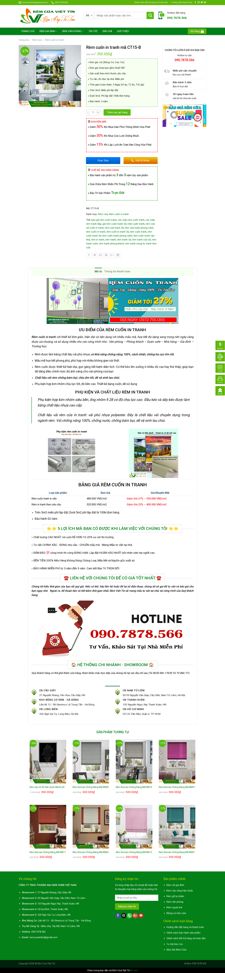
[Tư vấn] (220, 368)
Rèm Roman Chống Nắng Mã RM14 (134, 787)
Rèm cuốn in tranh (54, 40)
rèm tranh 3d (124, 239)
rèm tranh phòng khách (111, 243)
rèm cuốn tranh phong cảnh (117, 235)
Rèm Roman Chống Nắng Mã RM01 (177, 852)
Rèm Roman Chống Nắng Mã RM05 (91, 852)
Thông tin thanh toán (117, 271)
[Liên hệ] (220, 379)
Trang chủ (24, 40)
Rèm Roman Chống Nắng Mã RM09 (91, 787)
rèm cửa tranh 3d (114, 227)
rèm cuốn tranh (138, 231)
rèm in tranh (97, 239)
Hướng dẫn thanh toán (181, 2)
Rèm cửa (37, 40)
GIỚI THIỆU (123, 31)
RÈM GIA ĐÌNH (47, 31)
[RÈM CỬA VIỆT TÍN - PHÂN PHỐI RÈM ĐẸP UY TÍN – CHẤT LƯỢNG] (49, 16)
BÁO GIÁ (107, 31)
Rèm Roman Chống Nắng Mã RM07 (177, 787)
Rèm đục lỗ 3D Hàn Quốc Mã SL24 (47, 787)
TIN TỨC (93, 31)
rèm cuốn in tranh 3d (117, 231)
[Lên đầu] (220, 390)
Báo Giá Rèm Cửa (176, 949)
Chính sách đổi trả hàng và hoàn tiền (151, 2)
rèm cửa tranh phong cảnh (139, 227)
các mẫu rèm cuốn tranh (131, 219)
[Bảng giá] (220, 345)
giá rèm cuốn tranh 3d (114, 223)
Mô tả (98, 271)
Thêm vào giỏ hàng (117, 112)
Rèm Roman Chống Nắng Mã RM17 (48, 852)
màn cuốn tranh (136, 223)
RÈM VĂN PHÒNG (71, 31)
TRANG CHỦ (28, 31)
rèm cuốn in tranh (95, 231)
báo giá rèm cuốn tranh (104, 219)
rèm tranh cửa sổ (141, 239)
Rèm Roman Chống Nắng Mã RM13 (134, 852)
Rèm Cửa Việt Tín (46, 963)
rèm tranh (110, 239)
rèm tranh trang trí (135, 243)
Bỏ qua (134, 970)
